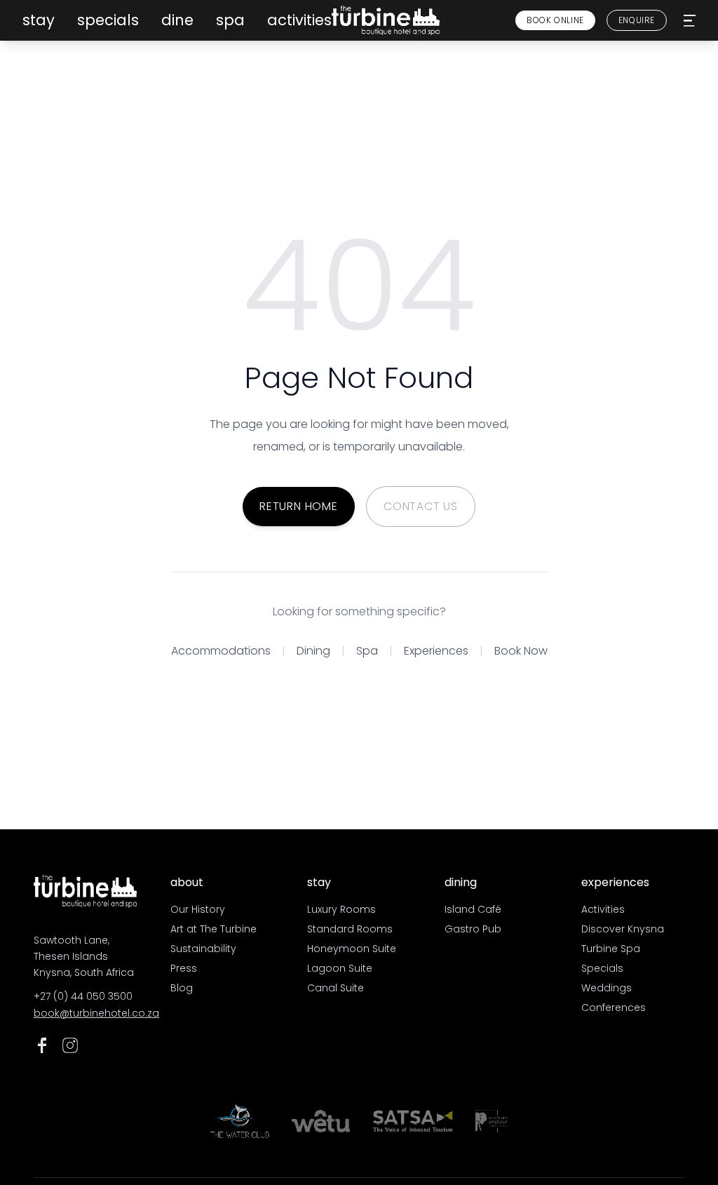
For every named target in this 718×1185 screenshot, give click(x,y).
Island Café (473, 909)
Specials (602, 968)
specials (108, 20)
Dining (313, 651)
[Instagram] (70, 1045)
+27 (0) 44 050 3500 (83, 996)
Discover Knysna (622, 929)
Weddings (606, 988)
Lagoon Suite (339, 968)
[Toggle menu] (690, 21)
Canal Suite (335, 988)
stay (38, 20)
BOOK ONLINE (555, 20)
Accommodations (221, 651)
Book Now (521, 651)
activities (299, 20)
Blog (181, 988)
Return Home (298, 506)
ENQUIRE (636, 20)
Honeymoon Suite (351, 949)
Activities (603, 909)
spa (230, 20)
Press (183, 968)
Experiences (436, 651)
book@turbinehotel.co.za (85, 1013)
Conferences (613, 1007)
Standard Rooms (350, 929)
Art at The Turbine (213, 929)
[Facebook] (42, 1045)
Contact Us (421, 506)
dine (177, 20)
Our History (197, 909)
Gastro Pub (473, 929)
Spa (367, 651)
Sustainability (203, 949)
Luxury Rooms (341, 909)
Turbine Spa (610, 949)
